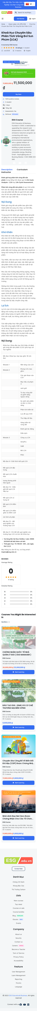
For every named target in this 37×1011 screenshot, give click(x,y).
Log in (34, 18)
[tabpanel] (18, 366)
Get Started (20, 18)
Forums (18, 983)
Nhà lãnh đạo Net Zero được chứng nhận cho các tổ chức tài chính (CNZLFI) (17, 819)
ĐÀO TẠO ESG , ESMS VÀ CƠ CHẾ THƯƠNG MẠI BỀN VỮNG (18, 706)
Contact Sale (18, 869)
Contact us (18, 942)
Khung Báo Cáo (18, 886)
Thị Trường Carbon (18, 889)
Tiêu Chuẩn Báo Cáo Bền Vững (12, 737)
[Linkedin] (25, 163)
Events (18, 923)
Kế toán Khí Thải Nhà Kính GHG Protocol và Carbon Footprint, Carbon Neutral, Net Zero (17, 792)
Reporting (18, 979)
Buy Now (18, 94)
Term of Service (18, 953)
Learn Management (18, 975)
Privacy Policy (18, 957)
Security (18, 938)
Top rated (18, 904)
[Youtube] (20, 163)
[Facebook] (14, 163)
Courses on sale (18, 908)
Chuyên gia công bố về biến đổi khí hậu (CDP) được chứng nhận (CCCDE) (18, 763)
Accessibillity (18, 961)
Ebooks (15, 919)
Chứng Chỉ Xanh (18, 882)
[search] (16, 12)
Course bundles (18, 912)
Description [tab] (7, 169)
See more (4, 622)
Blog (14, 916)
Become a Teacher (18, 949)
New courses (18, 901)
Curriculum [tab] (22, 169)
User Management (18, 972)
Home (3, 24)
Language (18, 987)
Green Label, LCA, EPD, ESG (17, 24)
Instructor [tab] (6, 172)
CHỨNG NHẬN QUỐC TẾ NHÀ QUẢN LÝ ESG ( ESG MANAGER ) (17, 653)
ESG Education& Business (17, 995)
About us (18, 934)
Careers (15, 946)
